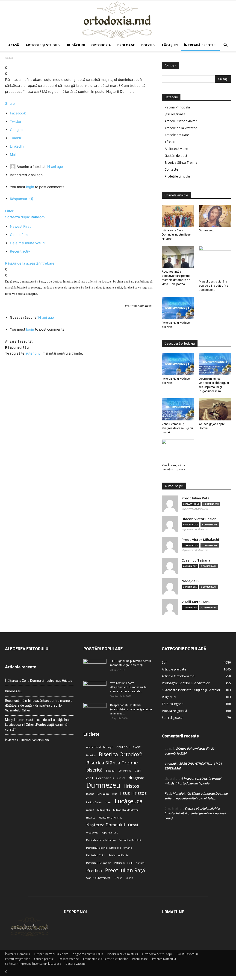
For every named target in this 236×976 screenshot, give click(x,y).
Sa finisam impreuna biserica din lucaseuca (33, 964)
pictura (140, 863)
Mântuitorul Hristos (110, 817)
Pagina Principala (177, 107)
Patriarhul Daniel (119, 855)
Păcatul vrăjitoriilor (17, 959)
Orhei (133, 825)
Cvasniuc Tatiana (196, 560)
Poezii (146, 45)
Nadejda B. (191, 581)
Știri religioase (175, 114)
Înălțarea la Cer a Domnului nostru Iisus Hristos (176, 234)
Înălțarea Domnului (17, 954)
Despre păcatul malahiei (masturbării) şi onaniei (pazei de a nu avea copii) (195, 813)
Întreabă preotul (200, 45)
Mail (13, 154)
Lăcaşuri (170, 45)
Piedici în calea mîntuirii (122, 954)
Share (10, 103)
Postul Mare (140, 959)
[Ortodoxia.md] (118, 20)
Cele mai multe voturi (27, 243)
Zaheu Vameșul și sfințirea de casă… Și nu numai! (177, 428)
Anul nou (123, 747)
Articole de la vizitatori (181, 128)
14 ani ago (54, 166)
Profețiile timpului (178, 176)
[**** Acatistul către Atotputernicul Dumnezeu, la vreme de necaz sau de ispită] (94, 689)
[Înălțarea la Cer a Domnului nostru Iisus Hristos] (178, 216)
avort (136, 747)
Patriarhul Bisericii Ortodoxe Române (109, 847)
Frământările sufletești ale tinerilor (105, 959)
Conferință (125, 770)
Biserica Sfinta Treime (181, 162)
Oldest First (19, 235)
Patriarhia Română (130, 840)
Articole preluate (177, 135)
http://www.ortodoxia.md (195, 508)
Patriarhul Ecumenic (98, 863)
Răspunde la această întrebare (29, 263)
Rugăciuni (76, 45)
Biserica (91, 755)
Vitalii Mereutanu (196, 602)
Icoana (90, 793)
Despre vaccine (69, 959)
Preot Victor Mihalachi (200, 539)
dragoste (136, 777)
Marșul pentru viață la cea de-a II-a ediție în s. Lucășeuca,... (214, 285)
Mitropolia (103, 810)
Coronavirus (105, 778)
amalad (170, 763)
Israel (108, 802)
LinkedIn (17, 146)
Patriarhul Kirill (123, 863)
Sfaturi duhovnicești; (98, 878)
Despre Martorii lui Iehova (51, 954)
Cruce (121, 778)
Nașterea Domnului (105, 824)
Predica (94, 870)
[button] (225, 45)
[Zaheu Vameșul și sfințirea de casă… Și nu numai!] (178, 409)
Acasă (13, 45)
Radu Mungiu (174, 793)
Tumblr (15, 138)
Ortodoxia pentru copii (157, 954)
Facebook (18, 113)
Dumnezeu (103, 785)
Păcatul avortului (187, 954)
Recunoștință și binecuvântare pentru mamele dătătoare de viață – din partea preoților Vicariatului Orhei (38, 705)
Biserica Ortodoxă (121, 754)
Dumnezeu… (207, 230)
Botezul (110, 770)
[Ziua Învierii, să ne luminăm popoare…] (178, 451)
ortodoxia (92, 832)
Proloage (126, 45)
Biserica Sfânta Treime (112, 762)
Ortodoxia (101, 45)
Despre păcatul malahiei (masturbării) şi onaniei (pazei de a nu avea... (131, 709)
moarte (90, 817)
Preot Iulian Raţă (195, 498)
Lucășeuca (129, 801)
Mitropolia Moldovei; (126, 810)
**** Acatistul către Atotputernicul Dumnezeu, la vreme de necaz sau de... (128, 687)
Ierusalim (103, 793)
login (30, 187)
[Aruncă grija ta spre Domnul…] (215, 409)
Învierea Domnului (164, 959)
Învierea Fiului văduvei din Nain (27, 740)
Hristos (131, 786)
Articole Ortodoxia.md (181, 121)
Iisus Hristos (133, 793)
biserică (94, 769)
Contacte (171, 169)
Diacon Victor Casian (199, 519)
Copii (138, 770)
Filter (9, 211)
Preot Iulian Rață (125, 870)
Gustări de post (176, 155)
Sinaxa (118, 878)
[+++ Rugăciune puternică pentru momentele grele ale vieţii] (94, 667)
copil (89, 778)
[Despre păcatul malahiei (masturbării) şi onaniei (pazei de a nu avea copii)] (94, 711)
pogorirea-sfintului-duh (88, 954)
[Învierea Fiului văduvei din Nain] (178, 308)
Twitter (15, 121)
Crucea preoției (44, 959)
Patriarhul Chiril (95, 855)
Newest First (20, 226)
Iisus (114, 793)
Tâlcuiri (170, 142)
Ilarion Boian (94, 802)
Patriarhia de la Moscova (101, 840)
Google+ (17, 130)
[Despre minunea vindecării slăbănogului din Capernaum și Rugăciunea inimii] (215, 364)
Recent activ (20, 251)
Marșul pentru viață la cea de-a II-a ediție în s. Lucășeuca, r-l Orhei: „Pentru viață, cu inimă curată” (37, 724)
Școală (129, 878)
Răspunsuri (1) (21, 199)
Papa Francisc (109, 832)
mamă (90, 810)
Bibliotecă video (176, 148)
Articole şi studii (41, 45)
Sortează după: (25, 217)
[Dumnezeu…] (215, 216)
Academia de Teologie (99, 747)
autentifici (33, 353)
